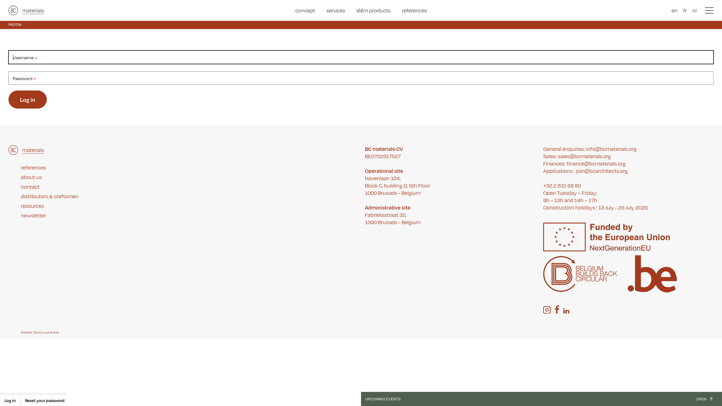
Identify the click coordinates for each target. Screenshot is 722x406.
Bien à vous (41, 332)
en (674, 10)
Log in (10, 400)
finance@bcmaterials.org (596, 163)
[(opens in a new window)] (547, 310)
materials (33, 10)
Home (14, 24)
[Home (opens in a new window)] (13, 10)
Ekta (56, 332)
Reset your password (45, 400)
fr (685, 10)
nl (694, 10)
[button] (709, 10)
